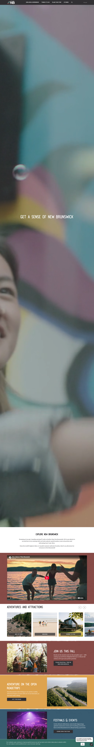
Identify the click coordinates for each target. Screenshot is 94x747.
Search (72, 2)
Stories (66, 2)
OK (83, 744)
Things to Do (45, 2)
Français (85, 2)
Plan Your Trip (56, 2)
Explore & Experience (32, 2)
